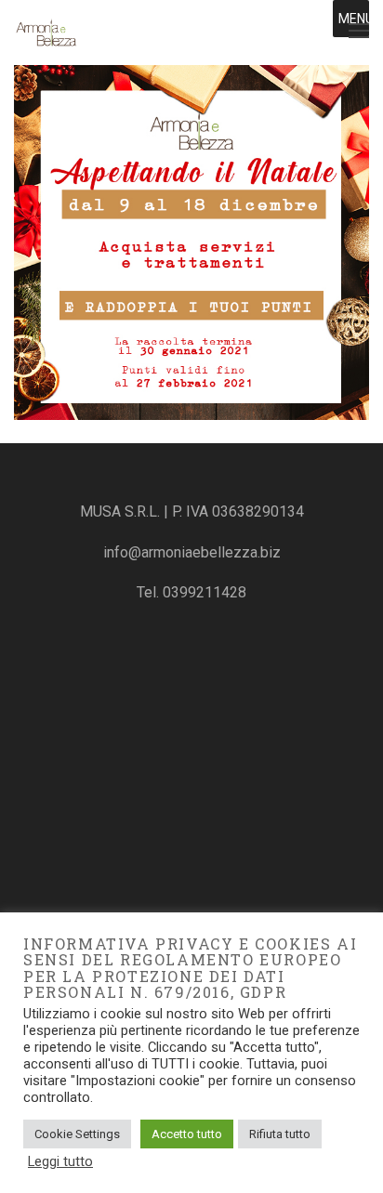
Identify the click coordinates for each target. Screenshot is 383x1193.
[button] (356, 18)
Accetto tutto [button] (187, 1134)
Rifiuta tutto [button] (279, 1134)
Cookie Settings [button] (77, 1134)
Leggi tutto (60, 1161)
